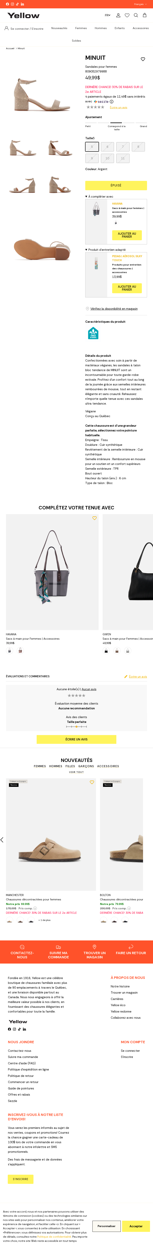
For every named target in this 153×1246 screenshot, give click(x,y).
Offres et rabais (19, 1095)
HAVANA (117, 203)
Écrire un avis (118, 107)
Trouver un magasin (124, 993)
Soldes (76, 40)
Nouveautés (59, 28)
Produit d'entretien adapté (107, 250)
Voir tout (76, 772)
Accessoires (141, 28)
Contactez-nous (19, 1051)
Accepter (136, 1226)
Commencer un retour (23, 1082)
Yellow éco (118, 1005)
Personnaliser (107, 1226)
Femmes (81, 28)
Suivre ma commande (23, 1057)
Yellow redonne (121, 1012)
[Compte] (117, 15)
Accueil (10, 48)
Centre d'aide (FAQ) (22, 1063)
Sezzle (12, 1101)
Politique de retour (21, 1076)
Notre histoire (120, 986)
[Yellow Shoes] (23, 15)
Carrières (117, 999)
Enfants (120, 28)
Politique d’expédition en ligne (28, 1070)
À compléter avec (100, 197)
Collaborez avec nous (126, 1018)
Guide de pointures (21, 1088)
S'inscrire (127, 1057)
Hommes (101, 28)
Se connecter (130, 1051)
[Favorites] (127, 15)
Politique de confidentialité (54, 1236)
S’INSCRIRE (20, 1179)
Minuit (21, 48)
